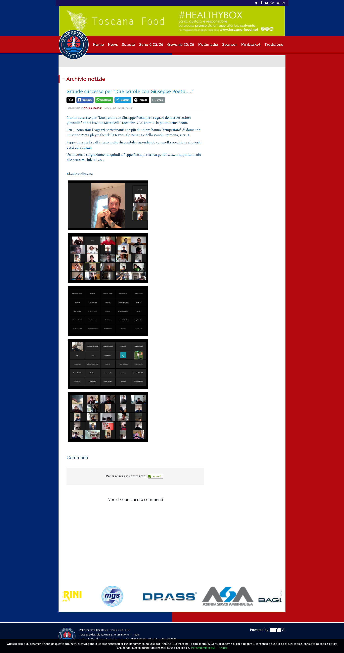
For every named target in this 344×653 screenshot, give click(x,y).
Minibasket (250, 44)
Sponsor (229, 44)
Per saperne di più (203, 648)
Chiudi (223, 648)
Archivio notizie (85, 79)
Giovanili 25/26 (180, 44)
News (113, 44)
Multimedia (208, 44)
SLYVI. (281, 630)
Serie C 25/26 (151, 44)
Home (98, 44)
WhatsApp (105, 100)
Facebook (87, 100)
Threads (143, 100)
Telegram (124, 100)
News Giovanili (92, 107)
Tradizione (273, 44)
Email (160, 100)
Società (128, 44)
